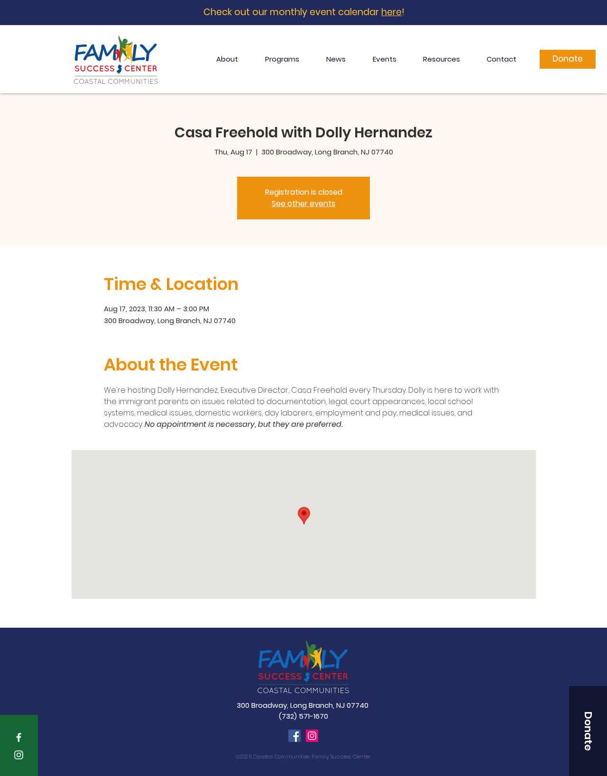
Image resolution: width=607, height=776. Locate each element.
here (391, 12)
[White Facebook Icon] (19, 737)
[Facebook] (294, 736)
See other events (303, 203)
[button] (588, 731)
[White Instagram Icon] (19, 755)
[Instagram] (312, 736)
